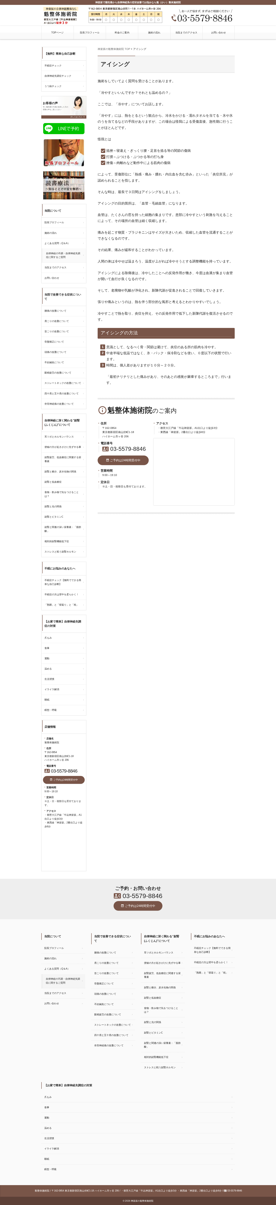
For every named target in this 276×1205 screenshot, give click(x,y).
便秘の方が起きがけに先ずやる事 (62, 447)
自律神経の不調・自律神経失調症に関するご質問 (63, 255)
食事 (46, 648)
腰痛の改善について (55, 310)
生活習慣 (49, 679)
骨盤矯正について (54, 341)
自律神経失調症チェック (57, 75)
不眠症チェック (53, 65)
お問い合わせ (218, 32)
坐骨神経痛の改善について (59, 403)
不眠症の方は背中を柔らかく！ (61, 594)
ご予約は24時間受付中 (123, 460)
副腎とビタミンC (53, 516)
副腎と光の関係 (53, 506)
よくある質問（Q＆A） (57, 243)
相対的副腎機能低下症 (56, 541)
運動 (46, 658)
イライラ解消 (51, 689)
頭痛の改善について (55, 352)
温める (48, 668)
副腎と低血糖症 (53, 481)
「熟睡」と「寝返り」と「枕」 (61, 604)
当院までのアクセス (186, 32)
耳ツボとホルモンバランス (59, 436)
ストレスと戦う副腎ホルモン (60, 551)
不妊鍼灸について (54, 362)
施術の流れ (154, 32)
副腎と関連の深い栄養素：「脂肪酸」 (62, 529)
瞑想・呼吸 (50, 710)
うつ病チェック (53, 86)
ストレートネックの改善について (62, 383)
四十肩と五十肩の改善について (61, 393)
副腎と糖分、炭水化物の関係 (60, 471)
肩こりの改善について (56, 321)
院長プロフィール (90, 32)
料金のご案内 (122, 32)
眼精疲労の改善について (57, 372)
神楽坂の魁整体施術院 (142, 1201)
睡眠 (46, 699)
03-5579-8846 (124, 449)
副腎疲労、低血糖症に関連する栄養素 (62, 459)
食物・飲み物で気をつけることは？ (61, 494)
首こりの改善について (56, 331)
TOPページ (57, 32)
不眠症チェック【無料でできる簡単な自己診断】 (62, 582)
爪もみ (48, 637)
